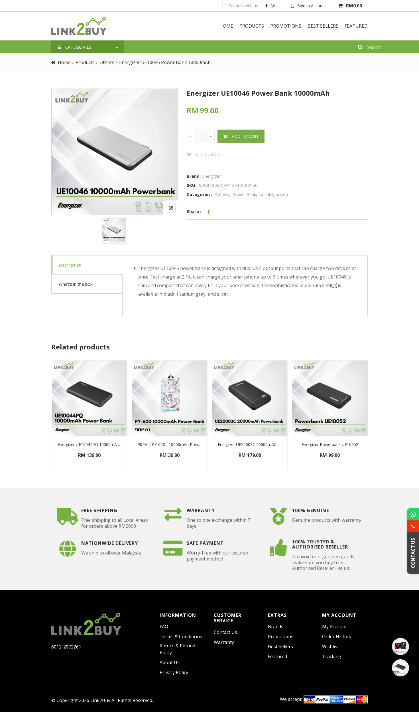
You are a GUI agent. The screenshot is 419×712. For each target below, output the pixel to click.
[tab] (87, 265)
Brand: (194, 176)
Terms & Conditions (181, 636)
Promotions (285, 26)
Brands (275, 626)
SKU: (191, 185)
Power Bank (244, 194)
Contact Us (413, 553)
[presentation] (55, 421)
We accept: (291, 699)
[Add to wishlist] (58, 460)
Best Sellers (323, 26)
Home (226, 26)
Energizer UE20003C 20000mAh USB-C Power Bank (250, 444)
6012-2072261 (66, 647)
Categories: (199, 194)
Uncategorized (273, 194)
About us (170, 662)
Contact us (225, 632)
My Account (334, 626)
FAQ (164, 626)
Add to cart (245, 136)
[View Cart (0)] (341, 6)
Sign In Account (311, 5)
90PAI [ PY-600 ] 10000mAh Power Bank (170, 444)
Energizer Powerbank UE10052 (330, 444)
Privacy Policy (174, 672)
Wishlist (330, 646)
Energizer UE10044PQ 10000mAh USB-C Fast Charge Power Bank (89, 444)
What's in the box (76, 284)
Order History (336, 636)
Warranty (224, 642)
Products (251, 26)
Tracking (331, 656)
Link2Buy (100, 700)
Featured (356, 26)
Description (70, 265)
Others (106, 62)
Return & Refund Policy (177, 649)
